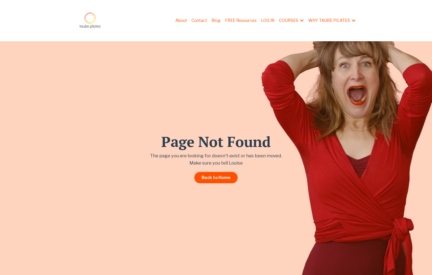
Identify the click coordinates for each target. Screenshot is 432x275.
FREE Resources (240, 20)
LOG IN (267, 20)
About (181, 20)
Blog (216, 20)
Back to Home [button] (216, 177)
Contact (199, 20)
